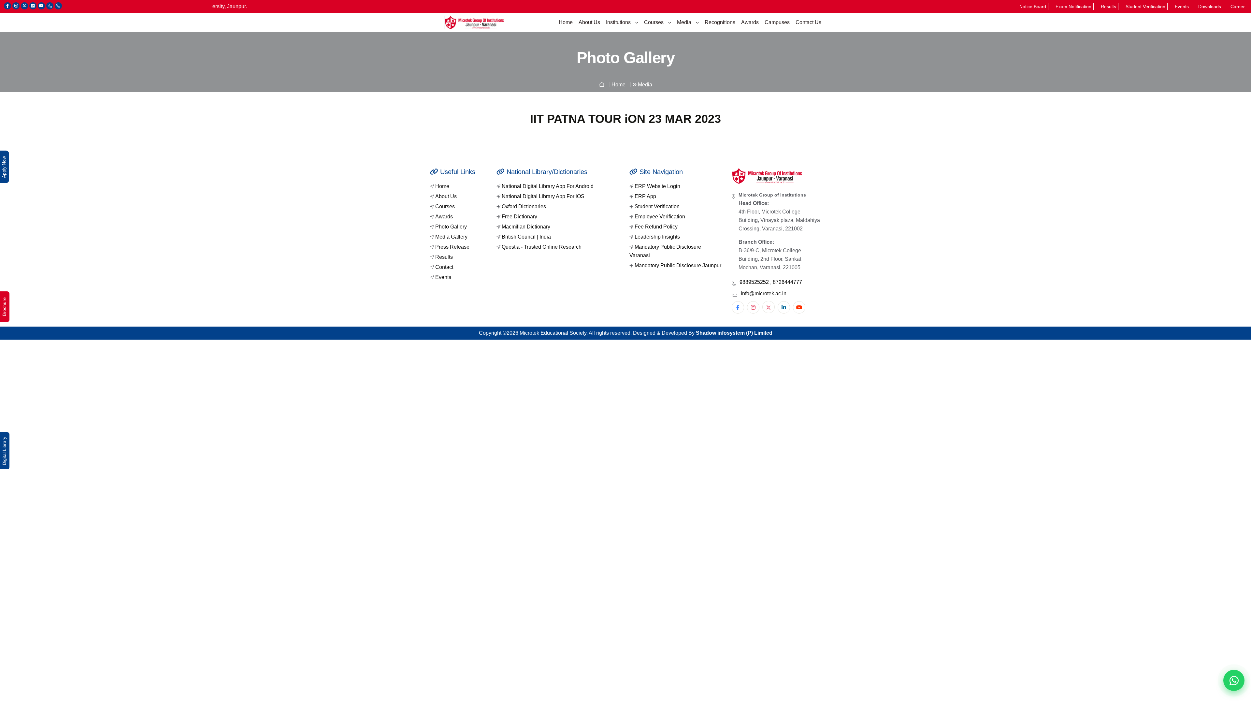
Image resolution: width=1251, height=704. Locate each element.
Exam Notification (1073, 6)
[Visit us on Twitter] (24, 5)
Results (1108, 6)
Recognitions (720, 22)
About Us (589, 22)
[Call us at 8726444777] (58, 5)
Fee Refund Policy (656, 226)
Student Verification (1145, 6)
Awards (750, 22)
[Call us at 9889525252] (49, 5)
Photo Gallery (451, 226)
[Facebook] (738, 307)
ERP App (645, 196)
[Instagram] (753, 307)
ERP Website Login (657, 186)
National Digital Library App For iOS (543, 196)
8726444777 (787, 282)
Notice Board (1032, 6)
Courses (654, 22)
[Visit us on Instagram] (16, 5)
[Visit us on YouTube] (41, 5)
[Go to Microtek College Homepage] (474, 22)
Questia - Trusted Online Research (542, 247)
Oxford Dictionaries (524, 206)
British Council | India (526, 237)
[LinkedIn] (784, 307)
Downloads (1209, 6)
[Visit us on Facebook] (7, 5)
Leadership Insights (657, 237)
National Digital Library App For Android (548, 186)
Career (1237, 6)
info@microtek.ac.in (763, 293)
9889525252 (755, 282)
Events (1182, 6)
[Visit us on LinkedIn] (32, 5)
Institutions (619, 22)
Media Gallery (451, 237)
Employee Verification (660, 216)
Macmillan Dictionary (526, 226)
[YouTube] (799, 307)
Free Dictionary (519, 216)
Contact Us (808, 22)
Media (685, 22)
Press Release (452, 247)
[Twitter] (768, 307)
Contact (444, 267)
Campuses (777, 22)
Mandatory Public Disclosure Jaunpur (678, 265)
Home (566, 22)
